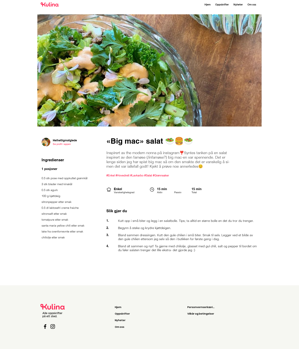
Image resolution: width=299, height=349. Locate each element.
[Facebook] (45, 326)
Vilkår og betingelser (200, 314)
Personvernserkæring (201, 307)
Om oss (119, 327)
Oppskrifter (122, 314)
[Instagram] (53, 326)
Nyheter (120, 320)
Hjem (118, 307)
